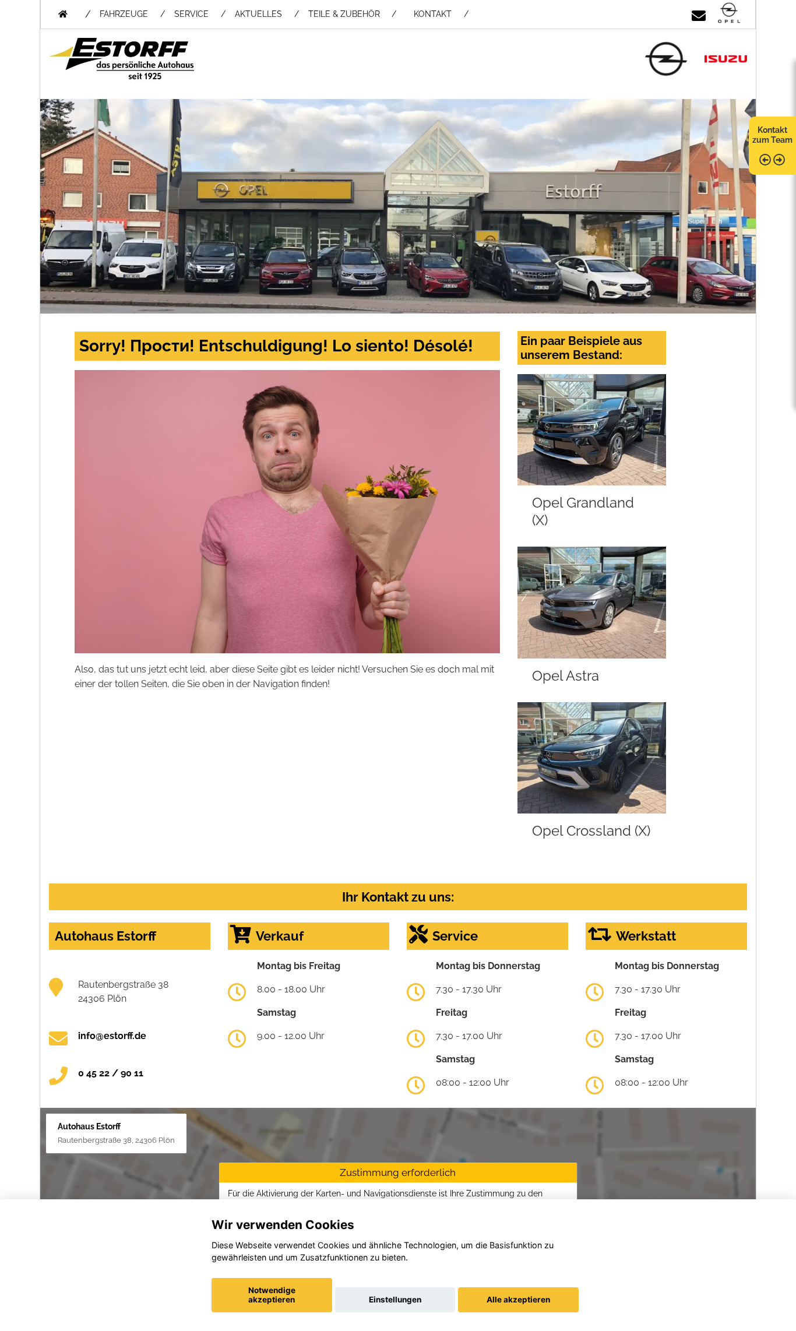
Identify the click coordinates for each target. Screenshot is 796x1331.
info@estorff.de (112, 1035)
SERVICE (191, 14)
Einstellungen (395, 1299)
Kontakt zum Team (772, 135)
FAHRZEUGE (124, 14)
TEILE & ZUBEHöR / (352, 14)
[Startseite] (729, 13)
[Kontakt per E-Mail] (699, 13)
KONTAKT (433, 14)
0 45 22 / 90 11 (110, 1073)
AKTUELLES (258, 14)
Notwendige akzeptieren (271, 1295)
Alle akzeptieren (518, 1299)
